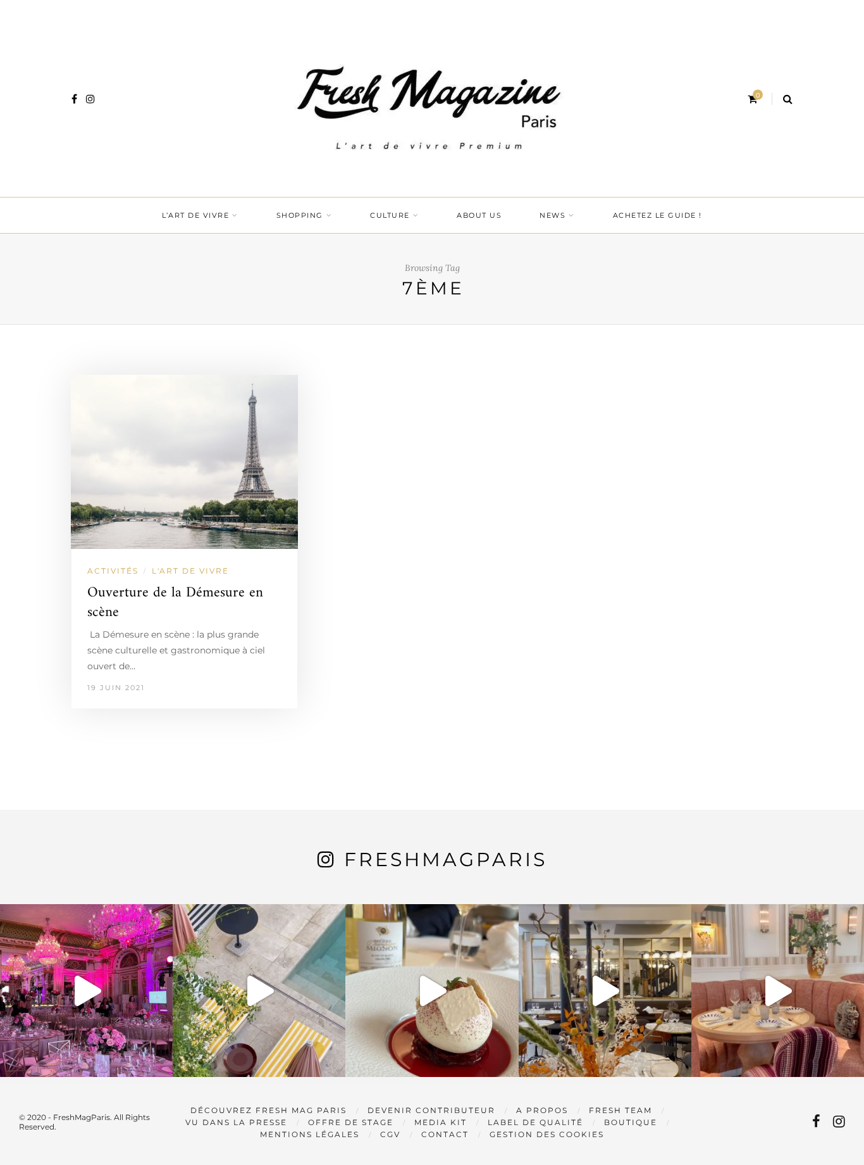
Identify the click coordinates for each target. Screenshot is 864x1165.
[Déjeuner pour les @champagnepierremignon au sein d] (431, 990)
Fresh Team (620, 1110)
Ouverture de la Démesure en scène (175, 603)
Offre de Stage (350, 1122)
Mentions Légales (309, 1134)
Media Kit (440, 1122)
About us (479, 215)
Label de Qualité (535, 1122)
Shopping (299, 215)
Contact (445, 1134)
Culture (390, 215)
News (552, 215)
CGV (390, 1134)
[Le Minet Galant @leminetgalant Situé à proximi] (605, 990)
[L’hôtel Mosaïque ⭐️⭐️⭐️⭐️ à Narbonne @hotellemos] (259, 990)
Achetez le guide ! (657, 215)
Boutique (630, 1122)
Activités (113, 571)
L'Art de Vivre (190, 571)
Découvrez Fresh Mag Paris (268, 1110)
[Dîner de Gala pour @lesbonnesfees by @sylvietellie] (86, 990)
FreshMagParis (445, 859)
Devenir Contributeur (431, 1110)
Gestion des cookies (547, 1134)
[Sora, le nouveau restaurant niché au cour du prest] (777, 990)
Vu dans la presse (236, 1122)
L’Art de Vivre (195, 215)
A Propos (542, 1110)
